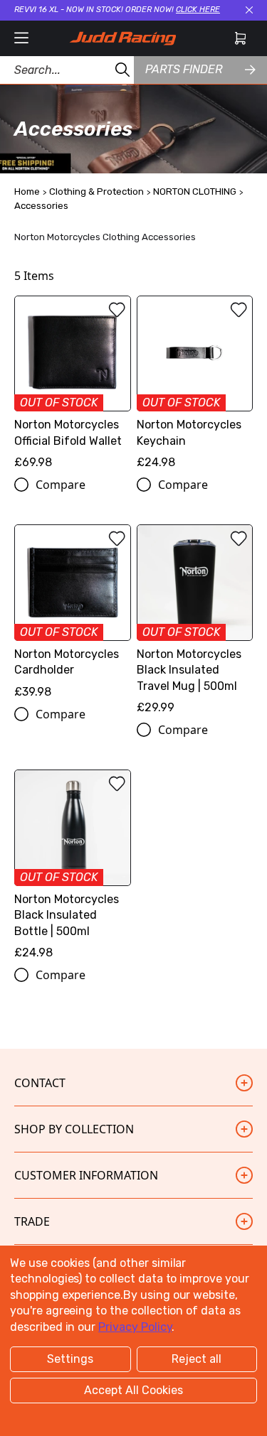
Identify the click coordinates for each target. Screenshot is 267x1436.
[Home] (122, 38)
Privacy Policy (135, 1327)
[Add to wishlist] (117, 310)
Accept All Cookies (133, 1390)
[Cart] (240, 38)
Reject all (196, 1359)
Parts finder (183, 69)
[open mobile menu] (21, 38)
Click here (198, 9)
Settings (70, 1359)
